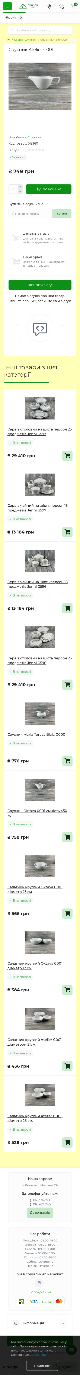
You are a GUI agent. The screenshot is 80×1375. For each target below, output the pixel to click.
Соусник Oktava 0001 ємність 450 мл (37, 813)
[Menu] (7, 6)
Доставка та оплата (36, 233)
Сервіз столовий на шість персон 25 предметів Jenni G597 (39, 431)
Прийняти (42, 1366)
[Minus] (20, 191)
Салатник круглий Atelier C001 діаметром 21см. (34, 1042)
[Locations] (49, 6)
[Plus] (20, 186)
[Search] (12, 30)
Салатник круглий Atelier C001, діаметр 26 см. (35, 1118)
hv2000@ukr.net (40, 1292)
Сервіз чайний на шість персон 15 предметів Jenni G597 (37, 508)
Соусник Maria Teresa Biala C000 (36, 735)
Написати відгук (40, 285)
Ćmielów (34, 137)
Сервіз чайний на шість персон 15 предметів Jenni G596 (37, 584)
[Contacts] (61, 6)
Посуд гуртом (32, 257)
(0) (24, 149)
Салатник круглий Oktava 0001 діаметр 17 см (35, 965)
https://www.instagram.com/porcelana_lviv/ (39, 1283)
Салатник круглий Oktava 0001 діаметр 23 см (35, 889)
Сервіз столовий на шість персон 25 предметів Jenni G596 (39, 660)
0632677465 (42, 1204)
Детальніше (38, 1354)
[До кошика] (67, 456)
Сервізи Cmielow (25, 39)
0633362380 (42, 1200)
